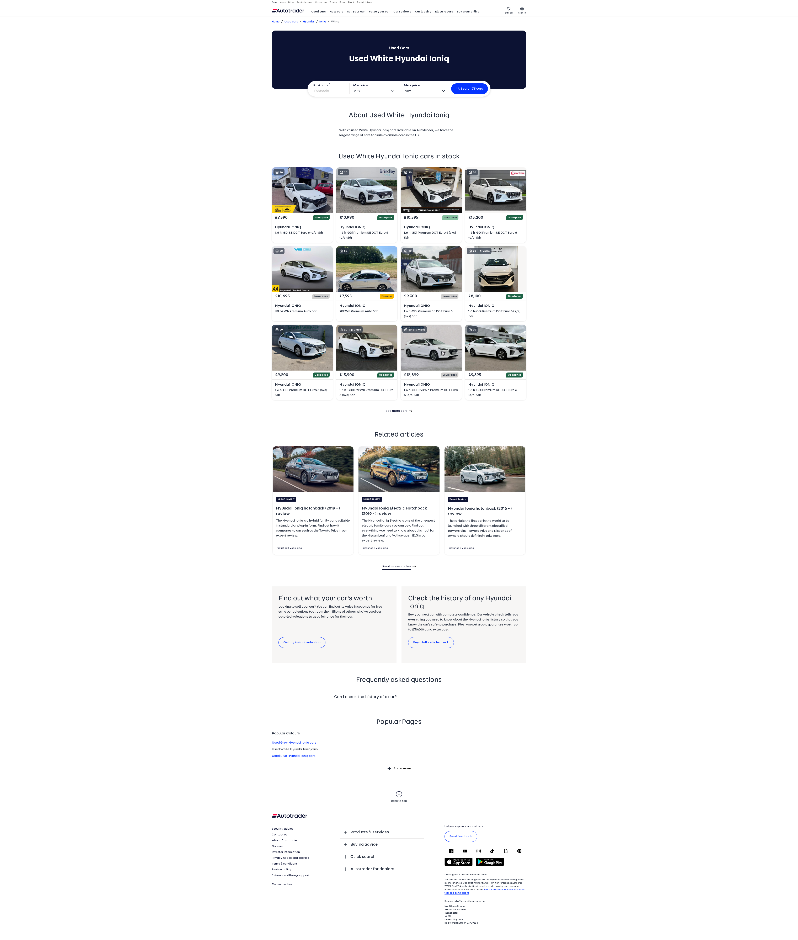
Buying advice (364, 845)
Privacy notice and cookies (290, 858)
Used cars (318, 11)
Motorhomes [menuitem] (305, 2)
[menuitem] (319, 12)
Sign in (522, 13)
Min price (360, 85)
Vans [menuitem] (283, 2)
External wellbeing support (290, 875)
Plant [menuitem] (351, 2)
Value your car (379, 11)
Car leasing (423, 11)
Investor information (286, 852)
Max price (412, 85)
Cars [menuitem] (274, 2)
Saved (509, 13)
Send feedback (460, 836)
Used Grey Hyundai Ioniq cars (294, 742)
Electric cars (444, 11)
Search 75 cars (472, 88)
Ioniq (322, 21)
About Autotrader (284, 840)
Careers (277, 846)
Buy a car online (468, 11)
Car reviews (402, 11)
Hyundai (308, 21)
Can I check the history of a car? (365, 697)
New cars (336, 11)
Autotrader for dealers (372, 869)
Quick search (363, 857)
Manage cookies (282, 884)
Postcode (321, 85)
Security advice (282, 828)
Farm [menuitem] (343, 2)
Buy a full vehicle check (431, 642)
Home (276, 21)
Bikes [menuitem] (291, 2)
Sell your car (356, 11)
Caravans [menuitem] (321, 2)
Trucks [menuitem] (333, 2)
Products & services (369, 832)
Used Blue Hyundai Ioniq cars (293, 756)
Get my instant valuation (301, 642)
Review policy (281, 869)
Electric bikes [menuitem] (364, 2)
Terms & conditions (285, 863)
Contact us (279, 834)
